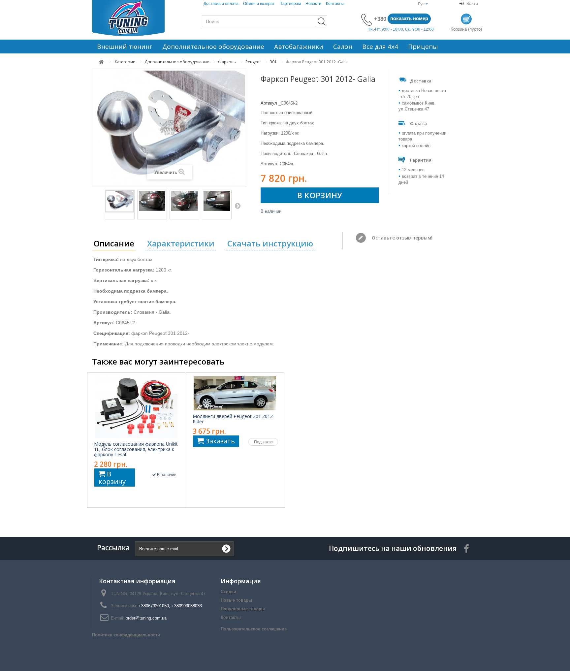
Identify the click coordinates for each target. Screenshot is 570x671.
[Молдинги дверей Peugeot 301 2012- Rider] (235, 393)
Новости (313, 3)
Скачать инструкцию (270, 243)
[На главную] (101, 62)
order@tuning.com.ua (146, 618)
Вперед (237, 205)
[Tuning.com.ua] (136, 18)
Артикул (269, 103)
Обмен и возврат (259, 3)
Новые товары (236, 600)
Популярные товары (243, 608)
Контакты (335, 3)
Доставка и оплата (221, 3)
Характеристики (180, 243)
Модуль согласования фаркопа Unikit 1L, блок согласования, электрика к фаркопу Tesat (136, 449)
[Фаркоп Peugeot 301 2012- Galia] (119, 201)
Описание (114, 243)
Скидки (228, 591)
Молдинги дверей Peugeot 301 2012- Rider (233, 419)
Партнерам (290, 3)
